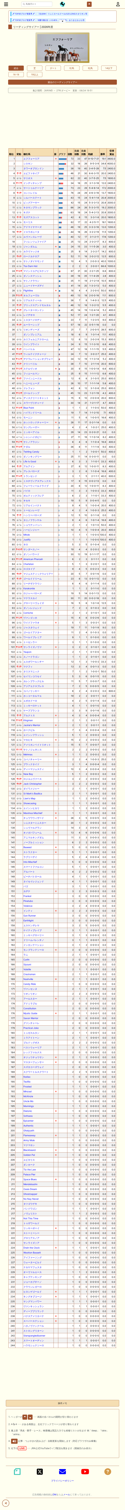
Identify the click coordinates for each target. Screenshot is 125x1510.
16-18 (16, 74)
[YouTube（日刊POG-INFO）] (85, 1471)
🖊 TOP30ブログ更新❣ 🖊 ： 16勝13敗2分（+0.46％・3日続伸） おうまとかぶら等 (48, 20)
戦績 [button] (90, 154)
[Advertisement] (62, 120)
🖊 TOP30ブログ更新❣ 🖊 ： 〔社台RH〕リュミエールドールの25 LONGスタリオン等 (50, 14)
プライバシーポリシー (62, 1480)
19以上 (34, 74)
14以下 (108, 68)
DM (54, 1494)
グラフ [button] (62, 154)
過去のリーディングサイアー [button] (62, 82)
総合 (16, 68)
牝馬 (90, 68)
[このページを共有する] (5, 1503)
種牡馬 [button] (26, 154)
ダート (53, 68)
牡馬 (71, 68)
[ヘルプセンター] (107, 1471)
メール (66, 1494)
